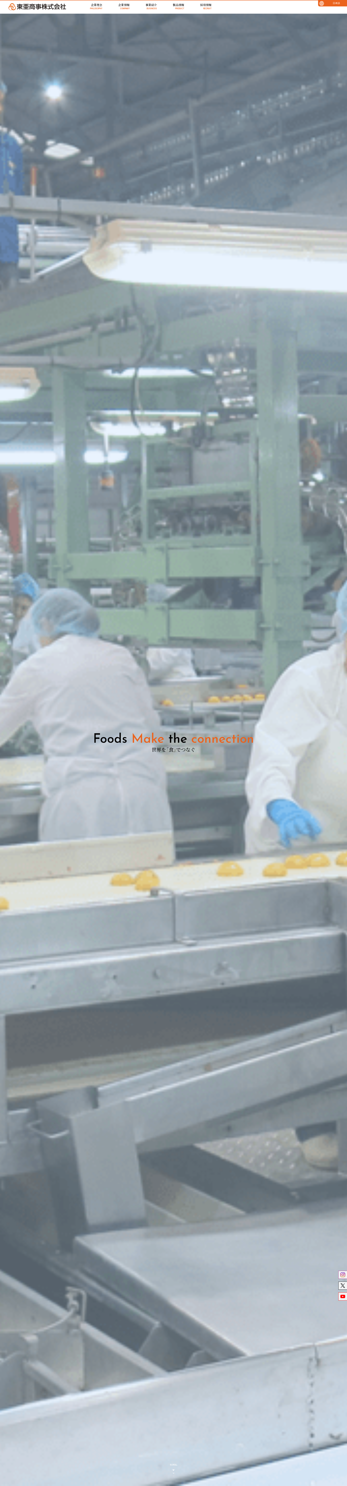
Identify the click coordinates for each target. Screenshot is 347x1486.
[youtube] (342, 1296)
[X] (342, 1286)
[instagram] (342, 1275)
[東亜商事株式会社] (37, 7)
